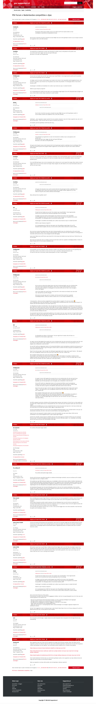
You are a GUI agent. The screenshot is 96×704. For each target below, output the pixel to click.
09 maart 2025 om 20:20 (47, 470)
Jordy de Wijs (16, 547)
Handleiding (28, 10)
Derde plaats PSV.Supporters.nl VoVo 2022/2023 (20, 445)
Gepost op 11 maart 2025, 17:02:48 (37, 639)
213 (56, 19)
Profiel (42, 7)
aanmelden (79, 7)
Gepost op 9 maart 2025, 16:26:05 (37, 48)
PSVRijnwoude (16, 76)
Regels (23, 10)
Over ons (40, 681)
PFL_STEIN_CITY (16, 468)
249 (62, 19)
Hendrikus (15, 51)
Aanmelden (14, 684)
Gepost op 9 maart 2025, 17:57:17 (37, 153)
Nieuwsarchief (15, 691)
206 (43, 19)
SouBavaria (15, 27)
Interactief (33, 7)
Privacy (39, 687)
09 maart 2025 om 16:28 (47, 209)
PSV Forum (16, 15)
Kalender (14, 688)
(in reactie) (47, 23)
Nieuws (22, 7)
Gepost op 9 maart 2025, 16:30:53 (37, 98)
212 (54, 19)
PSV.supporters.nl (67, 687)
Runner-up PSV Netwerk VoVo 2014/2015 (19, 433)
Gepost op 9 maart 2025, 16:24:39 (37, 23)
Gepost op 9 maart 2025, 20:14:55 (37, 363)
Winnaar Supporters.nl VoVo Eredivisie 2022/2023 (21, 441)
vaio (14, 618)
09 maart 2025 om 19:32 (44, 370)
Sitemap (65, 688)
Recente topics (17, 10)
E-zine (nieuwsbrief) (16, 690)
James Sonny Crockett (18, 522)
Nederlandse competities (35, 15)
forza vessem (16, 498)
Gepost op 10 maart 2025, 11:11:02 (37, 519)
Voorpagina (16, 7)
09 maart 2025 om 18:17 (44, 277)
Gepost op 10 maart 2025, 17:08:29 (37, 567)
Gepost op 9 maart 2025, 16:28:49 (37, 72)
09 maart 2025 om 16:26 (46, 134)
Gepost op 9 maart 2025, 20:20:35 (37, 424)
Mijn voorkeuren (66, 690)
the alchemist (16, 427)
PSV (16, 28)
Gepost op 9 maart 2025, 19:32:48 (37, 321)
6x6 (14, 207)
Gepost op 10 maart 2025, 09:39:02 (37, 464)
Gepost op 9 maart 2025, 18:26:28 (37, 246)
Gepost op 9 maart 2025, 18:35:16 (37, 271)
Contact (39, 691)
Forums (27, 7)
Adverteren (40, 688)
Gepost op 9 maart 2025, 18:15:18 (37, 178)
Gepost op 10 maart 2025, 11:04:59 (37, 495)
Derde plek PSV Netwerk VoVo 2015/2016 (19, 432)
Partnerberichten (41, 690)
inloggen (74, 7)
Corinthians (37, 29)
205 (42, 19)
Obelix (14, 571)
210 (51, 19)
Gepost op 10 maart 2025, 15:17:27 (37, 544)
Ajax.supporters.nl (67, 684)
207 (45, 19)
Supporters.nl (67, 681)
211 (52, 19)
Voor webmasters (41, 684)
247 (58, 19)
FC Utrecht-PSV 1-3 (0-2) (18, 584)
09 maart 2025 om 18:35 (47, 327)
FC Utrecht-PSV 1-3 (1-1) (18, 41)
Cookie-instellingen (67, 691)
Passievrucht (16, 642)
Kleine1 (14, 102)
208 (47, 19)
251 (65, 19)
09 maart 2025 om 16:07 (46, 29)
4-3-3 (23, 454)
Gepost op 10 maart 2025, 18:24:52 (37, 614)
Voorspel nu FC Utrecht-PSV (19, 90)
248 (60, 19)
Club (39, 7)
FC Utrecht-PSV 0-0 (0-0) (18, 66)
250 (64, 19)
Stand (13, 687)
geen (23, 39)
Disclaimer (40, 685)
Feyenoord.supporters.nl (68, 685)
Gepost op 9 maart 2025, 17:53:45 (37, 128)
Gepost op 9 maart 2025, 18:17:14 (37, 203)
